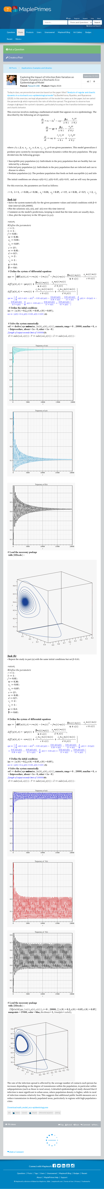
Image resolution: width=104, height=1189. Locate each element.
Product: (46, 86)
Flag (62, 1125)
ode (9, 1112)
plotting (57, 1112)
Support (85, 18)
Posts (20, 32)
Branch (69, 1125)
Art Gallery (77, 32)
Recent (9, 39)
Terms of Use (68, 1181)
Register (77, 18)
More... (96, 1125)
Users (39, 32)
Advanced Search (94, 26)
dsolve (17, 1112)
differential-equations (46, 1112)
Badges (88, 32)
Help (92, 18)
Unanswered (50, 32)
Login (69, 18)
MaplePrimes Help (51, 1177)
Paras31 (32, 86)
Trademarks (86, 1181)
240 (38, 86)
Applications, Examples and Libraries (37, 68)
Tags (36, 1173)
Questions (11, 32)
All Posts (13, 68)
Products (29, 32)
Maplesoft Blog (64, 32)
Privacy (77, 1181)
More (18, 39)
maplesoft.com (57, 1181)
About (99, 18)
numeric (24, 1112)
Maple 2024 (55, 86)
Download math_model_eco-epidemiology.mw (27, 1107)
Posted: (23, 86)
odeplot (34, 1112)
